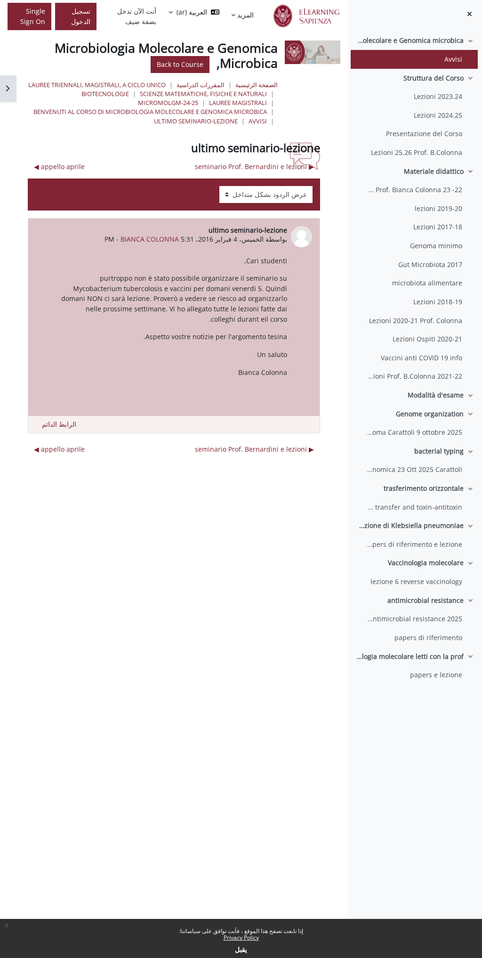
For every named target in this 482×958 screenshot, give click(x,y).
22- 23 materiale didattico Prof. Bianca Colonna (413, 189)
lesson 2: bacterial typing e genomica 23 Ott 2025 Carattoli (413, 469)
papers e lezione (436, 674)
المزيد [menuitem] (245, 14)
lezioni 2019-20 (438, 208)
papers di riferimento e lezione (413, 544)
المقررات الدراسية (201, 85)
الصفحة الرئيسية (256, 85)
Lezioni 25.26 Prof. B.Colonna (416, 152)
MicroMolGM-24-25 (168, 102)
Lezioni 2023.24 (438, 96)
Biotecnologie (105, 93)
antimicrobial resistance (425, 600)
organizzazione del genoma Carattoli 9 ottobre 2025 (413, 432)
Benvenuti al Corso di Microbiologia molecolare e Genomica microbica (409, 40)
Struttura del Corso (433, 77)
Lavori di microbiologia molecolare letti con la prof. (409, 656)
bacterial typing (439, 451)
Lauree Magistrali (238, 102)
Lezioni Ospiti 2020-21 (427, 338)
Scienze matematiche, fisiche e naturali (203, 93)
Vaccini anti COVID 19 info (421, 357)
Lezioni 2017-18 (437, 226)
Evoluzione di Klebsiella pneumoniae (409, 525)
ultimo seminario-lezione (196, 121)
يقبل (241, 949)
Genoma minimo (436, 245)
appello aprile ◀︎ (59, 166)
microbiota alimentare (427, 282)
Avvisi (453, 59)
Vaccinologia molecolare (426, 562)
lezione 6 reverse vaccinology (416, 581)
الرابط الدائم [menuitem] (59, 424)
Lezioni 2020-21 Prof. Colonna (415, 320)
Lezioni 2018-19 (437, 301)
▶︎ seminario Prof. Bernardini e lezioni (254, 166)
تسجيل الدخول (80, 16)
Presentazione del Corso (424, 133)
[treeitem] (415, 49)
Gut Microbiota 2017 (430, 264)
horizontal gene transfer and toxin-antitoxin (413, 507)
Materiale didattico (434, 171)
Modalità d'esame (436, 394)
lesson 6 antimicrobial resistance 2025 (413, 618)
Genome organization (430, 413)
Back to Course (180, 64)
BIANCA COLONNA (149, 239)
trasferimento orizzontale (424, 488)
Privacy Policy (241, 938)
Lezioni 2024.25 (438, 115)
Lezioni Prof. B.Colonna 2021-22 (413, 376)
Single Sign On (32, 16)
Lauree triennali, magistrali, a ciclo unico (97, 85)
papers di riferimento (428, 637)
